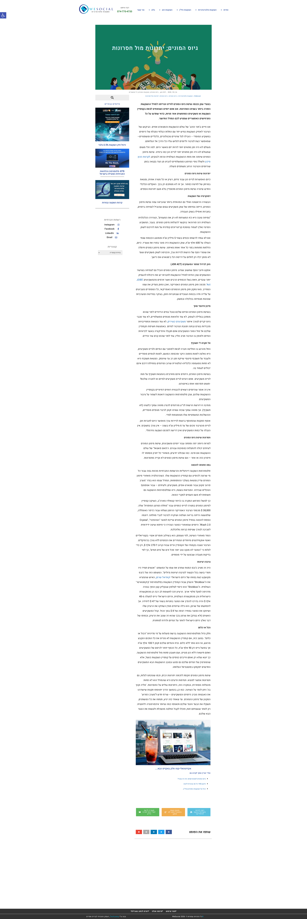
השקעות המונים (144, 92)
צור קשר (141, 10)
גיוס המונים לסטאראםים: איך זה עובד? (192, 779)
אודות (226, 10)
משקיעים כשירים (177, 321)
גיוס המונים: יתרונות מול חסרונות (155, 48)
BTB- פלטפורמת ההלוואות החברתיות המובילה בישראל (112, 173)
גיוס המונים (154, 92)
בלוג (153, 10)
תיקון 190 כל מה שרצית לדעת (194, 784)
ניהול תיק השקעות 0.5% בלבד (112, 145)
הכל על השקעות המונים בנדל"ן (194, 789)
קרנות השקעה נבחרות (112, 202)
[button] (169, 832)
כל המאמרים (133, 92)
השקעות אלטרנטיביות (207, 10)
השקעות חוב (167, 10)
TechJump (114, 916)
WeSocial (197, 96)
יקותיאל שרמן (163, 577)
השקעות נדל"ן (185, 10)
